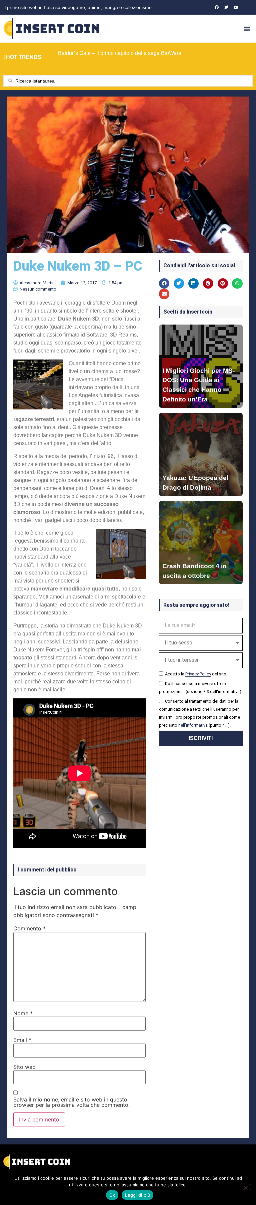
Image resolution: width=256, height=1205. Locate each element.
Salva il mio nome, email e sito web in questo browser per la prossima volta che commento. (71, 1102)
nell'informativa (193, 725)
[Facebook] (217, 7)
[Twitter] (226, 7)
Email (22, 1040)
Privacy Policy (198, 673)
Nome (23, 1013)
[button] (247, 28)
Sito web (24, 1067)
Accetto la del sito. (196, 673)
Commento (29, 928)
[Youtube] (236, 7)
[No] (245, 1187)
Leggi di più (137, 1195)
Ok (112, 1195)
